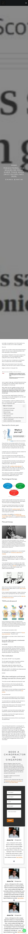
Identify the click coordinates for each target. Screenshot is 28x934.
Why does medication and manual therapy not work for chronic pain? (14, 418)
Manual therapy (7, 412)
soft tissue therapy (13, 782)
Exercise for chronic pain (9, 408)
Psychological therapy (8, 410)
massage (4, 553)
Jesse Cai (10, 179)
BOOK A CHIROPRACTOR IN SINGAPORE (12, 421)
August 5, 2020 (19, 179)
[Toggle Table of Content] (23, 406)
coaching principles (16, 509)
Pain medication (7, 415)
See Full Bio (19, 857)
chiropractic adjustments (16, 552)
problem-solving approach (16, 466)
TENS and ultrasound (8, 413)
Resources (14, 165)
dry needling (19, 781)
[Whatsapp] (24, 930)
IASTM (14, 565)
